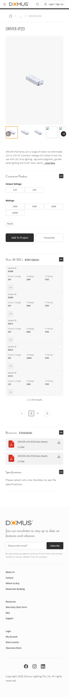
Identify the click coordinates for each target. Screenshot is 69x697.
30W (29, 305)
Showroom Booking (15, 589)
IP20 (47, 279)
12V (9, 384)
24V (9, 279)
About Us (10, 572)
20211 (10, 323)
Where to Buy (12, 583)
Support (9, 618)
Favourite (49, 237)
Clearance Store (13, 648)
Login (8, 631)
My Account (12, 636)
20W (29, 279)
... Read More (49, 163)
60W (29, 331)
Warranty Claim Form (16, 607)
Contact (9, 577)
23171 (10, 376)
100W (29, 358)
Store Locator (12, 642)
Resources (11, 601)
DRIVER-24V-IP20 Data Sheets (33, 456)
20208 (10, 271)
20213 (10, 349)
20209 (10, 297)
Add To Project (20, 237)
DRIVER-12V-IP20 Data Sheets (33, 441)
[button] (53, 4)
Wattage (10, 200)
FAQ (8, 613)
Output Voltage (14, 184)
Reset (10, 223)
